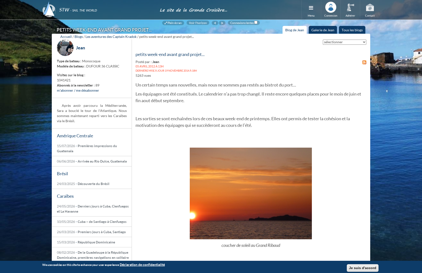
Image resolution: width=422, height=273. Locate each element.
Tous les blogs (352, 30)
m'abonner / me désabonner (78, 90)
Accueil (66, 36)
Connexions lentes (242, 22)
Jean (80, 47)
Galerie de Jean (322, 30)
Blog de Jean (296, 31)
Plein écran (174, 22)
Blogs (78, 36)
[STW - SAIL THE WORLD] (98, 3)
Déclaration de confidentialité (142, 264)
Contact (370, 15)
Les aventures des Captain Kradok (111, 36)
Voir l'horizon (198, 22)
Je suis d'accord (362, 268)
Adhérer (350, 15)
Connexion (330, 15)
